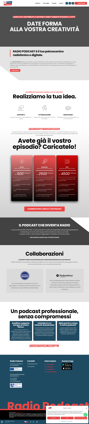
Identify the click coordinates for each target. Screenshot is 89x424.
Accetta (54, 418)
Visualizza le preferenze (80, 418)
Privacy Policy (69, 421)
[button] (86, 408)
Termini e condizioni (51, 371)
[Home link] (7, 3)
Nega (67, 418)
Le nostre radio (80, 3)
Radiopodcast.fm (19, 412)
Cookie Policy (63, 421)
